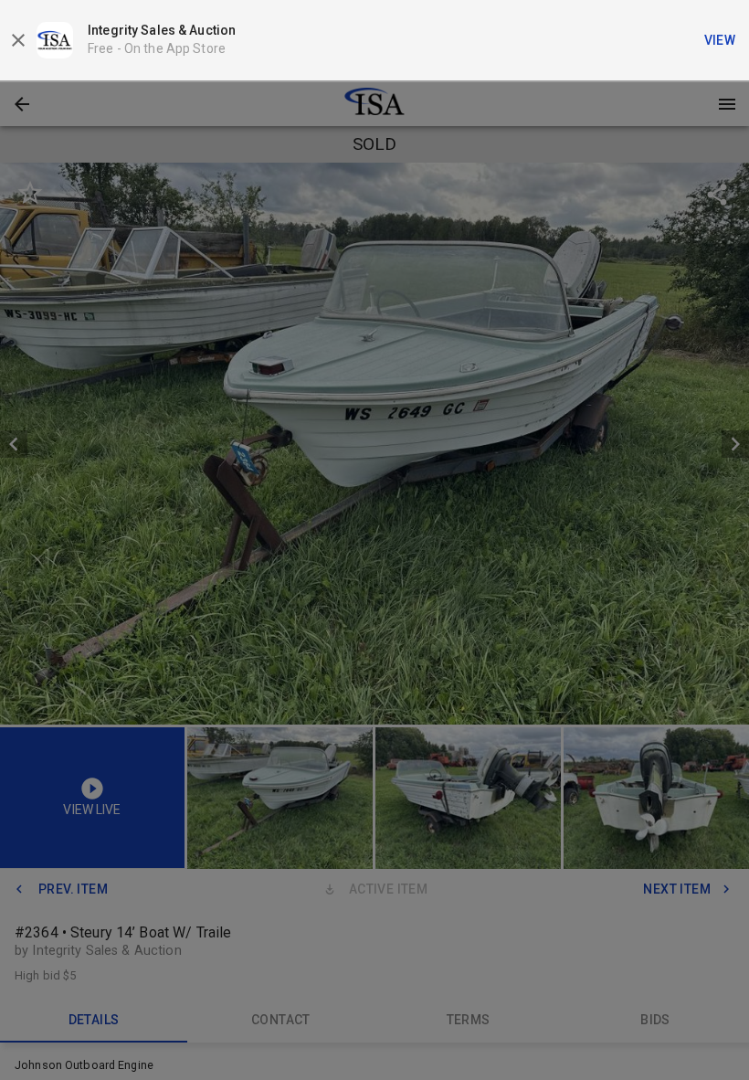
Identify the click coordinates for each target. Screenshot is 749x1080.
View (720, 40)
